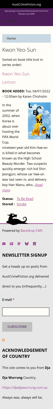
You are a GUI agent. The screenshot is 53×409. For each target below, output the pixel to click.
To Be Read (25, 198)
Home (11, 38)
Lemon (9, 82)
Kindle (21, 204)
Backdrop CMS (31, 230)
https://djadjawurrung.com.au (25, 387)
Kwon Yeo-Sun (15, 74)
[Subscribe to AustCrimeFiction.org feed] (3, 340)
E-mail (8, 299)
